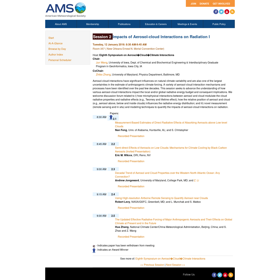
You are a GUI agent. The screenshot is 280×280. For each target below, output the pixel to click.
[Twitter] (221, 11)
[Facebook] (215, 11)
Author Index (55, 54)
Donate (204, 3)
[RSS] (232, 11)
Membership (92, 24)
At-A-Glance (55, 43)
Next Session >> (175, 265)
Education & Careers (156, 24)
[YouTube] (226, 11)
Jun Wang (101, 62)
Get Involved (221, 3)
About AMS (61, 24)
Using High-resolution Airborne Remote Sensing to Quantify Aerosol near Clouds (161, 198)
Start (51, 38)
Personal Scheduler (59, 60)
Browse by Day (57, 49)
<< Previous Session (152, 265)
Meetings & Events (187, 24)
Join (193, 3)
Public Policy (219, 24)
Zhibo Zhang (103, 74)
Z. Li (196, 180)
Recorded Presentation (131, 136)
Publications (124, 24)
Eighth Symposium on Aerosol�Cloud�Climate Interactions (170, 258)
